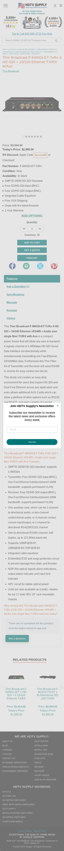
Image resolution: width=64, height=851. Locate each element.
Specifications (15, 294)
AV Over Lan (8, 796)
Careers (7, 750)
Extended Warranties (14, 763)
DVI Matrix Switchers (14, 800)
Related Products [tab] (29, 659)
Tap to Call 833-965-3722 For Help (32, 33)
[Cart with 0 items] (61, 6)
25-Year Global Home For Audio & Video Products (32, 12)
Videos (11, 318)
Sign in (38, 780)
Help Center (41, 741)
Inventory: (32, 234)
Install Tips (40, 750)
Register (51, 780)
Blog (5, 746)
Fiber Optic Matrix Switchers (18, 804)
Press (37, 763)
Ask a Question (18, 286)
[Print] (26, 266)
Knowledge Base (43, 754)
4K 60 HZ (6, 792)
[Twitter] (40, 266)
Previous (2, 687)
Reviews (12, 310)
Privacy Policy (25, 831)
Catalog (6, 754)
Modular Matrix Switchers (17, 813)
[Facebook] (12, 266)
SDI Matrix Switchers (14, 817)
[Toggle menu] (5, 4)
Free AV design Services (15, 767)
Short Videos (41, 775)
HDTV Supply (9, 809)
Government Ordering (15, 771)
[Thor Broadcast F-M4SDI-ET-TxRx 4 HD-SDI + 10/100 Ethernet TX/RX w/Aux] (23, 137)
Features (12, 278)
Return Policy (39, 831)
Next (61, 687)
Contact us (8, 758)
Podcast (32, 258)
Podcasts (39, 758)
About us (7, 741)
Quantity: (32, 222)
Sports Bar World (12, 821)
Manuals (12, 302)
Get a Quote (32, 250)
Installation (41, 746)
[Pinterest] (54, 266)
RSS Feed (39, 771)
